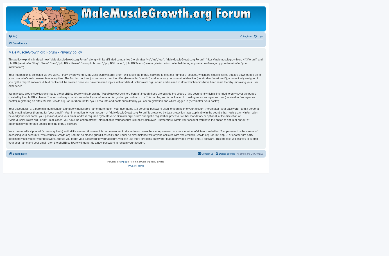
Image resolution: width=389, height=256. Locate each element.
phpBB (124, 161)
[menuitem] (13, 36)
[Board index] (136, 18)
